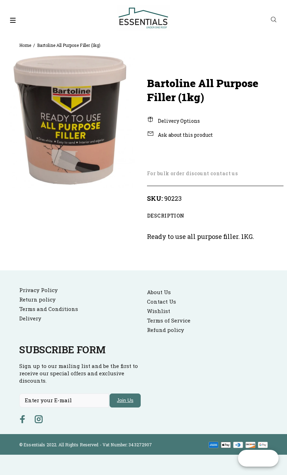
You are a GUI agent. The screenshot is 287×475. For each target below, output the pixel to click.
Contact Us (161, 301)
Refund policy (165, 329)
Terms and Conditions (48, 308)
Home (25, 45)
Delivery (30, 318)
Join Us (125, 400)
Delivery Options (178, 121)
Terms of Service (168, 320)
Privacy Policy (38, 289)
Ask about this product (185, 135)
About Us (159, 292)
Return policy (37, 299)
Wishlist (158, 310)
